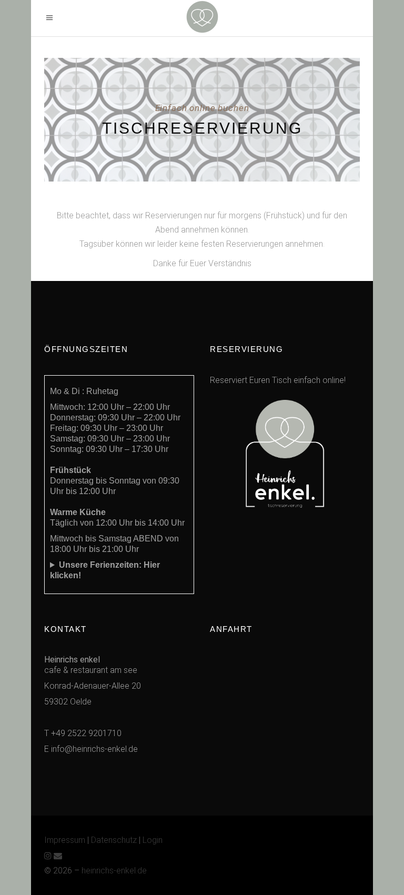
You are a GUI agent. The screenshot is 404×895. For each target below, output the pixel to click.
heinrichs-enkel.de (114, 871)
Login (153, 840)
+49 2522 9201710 (86, 733)
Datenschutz (114, 840)
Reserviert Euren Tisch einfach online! (278, 380)
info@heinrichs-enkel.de (94, 749)
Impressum (64, 840)
